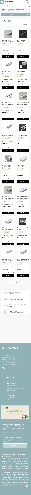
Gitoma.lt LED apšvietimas (7, 370)
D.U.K (8, 402)
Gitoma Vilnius (11, 397)
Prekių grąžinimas (11, 385)
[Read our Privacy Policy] (26, 440)
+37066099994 (11, 362)
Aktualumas (24, 24)
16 (21, 282)
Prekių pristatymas (11, 383)
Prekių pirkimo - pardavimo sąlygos (15, 388)
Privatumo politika (11, 390)
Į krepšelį (8, 56)
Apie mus (9, 381)
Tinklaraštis (9, 400)
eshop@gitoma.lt (11, 364)
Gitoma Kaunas (11, 395)
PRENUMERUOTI (15, 445)
